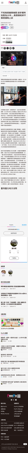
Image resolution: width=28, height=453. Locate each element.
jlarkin (3, 275)
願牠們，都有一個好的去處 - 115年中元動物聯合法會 (14, 338)
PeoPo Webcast (7, 356)
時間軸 (2, 411)
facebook (11, 400)
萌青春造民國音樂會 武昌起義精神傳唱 (13, 286)
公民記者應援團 (18, 411)
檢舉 (12, 27)
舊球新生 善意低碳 (6, 355)
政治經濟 (8, 38)
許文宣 (4, 376)
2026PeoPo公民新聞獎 (7, 328)
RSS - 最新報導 (5, 437)
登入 (18, 229)
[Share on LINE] (10, 48)
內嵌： (4, 67)
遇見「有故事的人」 (19, 430)
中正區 (15, 35)
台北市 (10, 35)
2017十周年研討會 (19, 425)
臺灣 (7, 35)
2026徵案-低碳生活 (19, 423)
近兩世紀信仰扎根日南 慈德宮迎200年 (13, 375)
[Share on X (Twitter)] (8, 48)
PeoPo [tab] (11, 225)
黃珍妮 (14, 248)
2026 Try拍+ (4, 423)
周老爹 (4, 383)
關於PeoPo (4, 406)
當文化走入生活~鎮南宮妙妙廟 (10, 368)
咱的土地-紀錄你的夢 (6, 428)
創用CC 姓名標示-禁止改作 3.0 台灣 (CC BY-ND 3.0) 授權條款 (9, 42)
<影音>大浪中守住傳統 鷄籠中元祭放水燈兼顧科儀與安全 (13, 347)
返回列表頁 (14, 233)
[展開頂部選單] (25, 2)
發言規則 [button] (24, 225)
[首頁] (14, 3)
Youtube (16, 400)
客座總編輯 (17, 416)
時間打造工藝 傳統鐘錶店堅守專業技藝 (13, 361)
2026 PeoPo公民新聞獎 (7, 425)
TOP (25, 444)
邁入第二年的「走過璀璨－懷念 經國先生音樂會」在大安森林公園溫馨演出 (13, 303)
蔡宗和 (4, 349)
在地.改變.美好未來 (19, 428)
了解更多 (14, 258)
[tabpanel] (14, 229)
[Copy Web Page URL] (13, 48)
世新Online (5, 363)
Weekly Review (5, 414)
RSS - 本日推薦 (5, 439)
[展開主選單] (2, 2)
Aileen (4, 341)
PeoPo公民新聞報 (18, 406)
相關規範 (3, 409)
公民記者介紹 (17, 414)
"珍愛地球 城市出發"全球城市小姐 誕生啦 (14, 382)
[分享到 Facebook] (5, 48)
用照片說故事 (4, 430)
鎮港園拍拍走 (6, 370)
